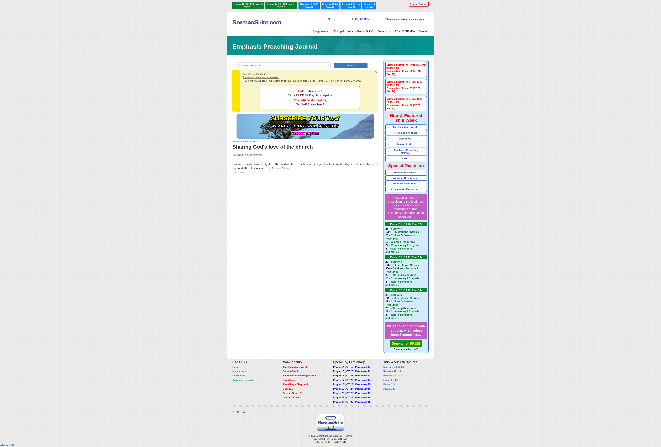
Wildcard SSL (7, 445)
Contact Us (384, 31)
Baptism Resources (404, 183)
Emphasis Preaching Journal (406, 151)
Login (413, 4)
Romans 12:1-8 (330, 5)
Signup (423, 4)
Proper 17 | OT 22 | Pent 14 (281, 5)
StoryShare (404, 138)
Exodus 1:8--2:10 (351, 5)
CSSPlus (405, 158)
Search (423, 31)
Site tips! (338, 31)
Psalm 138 (389, 388)
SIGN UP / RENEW (404, 31)
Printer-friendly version (244, 141)
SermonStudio (404, 144)
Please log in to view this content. (261, 77)
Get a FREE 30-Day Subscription (310, 95)
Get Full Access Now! (310, 104)
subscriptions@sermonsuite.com (406, 19)
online (332, 80)
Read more (240, 172)
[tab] (406, 69)
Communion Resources (405, 189)
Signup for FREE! (406, 343)
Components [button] (320, 31)
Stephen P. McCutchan (247, 155)
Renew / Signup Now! (305, 133)
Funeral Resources (405, 172)
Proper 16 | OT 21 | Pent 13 (248, 5)
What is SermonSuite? (361, 31)
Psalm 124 (369, 5)
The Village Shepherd (404, 132)
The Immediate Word (405, 127)
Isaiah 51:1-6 (390, 380)
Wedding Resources (405, 178)
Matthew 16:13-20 (309, 5)
